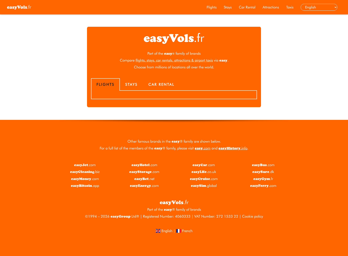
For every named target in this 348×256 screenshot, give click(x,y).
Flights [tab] (105, 84)
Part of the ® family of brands (174, 209)
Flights (211, 7)
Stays (228, 7)
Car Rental (247, 7)
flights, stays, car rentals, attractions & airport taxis (174, 60)
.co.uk (204, 172)
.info (233, 148)
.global (204, 185)
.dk (263, 172)
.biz (85, 172)
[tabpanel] (174, 95)
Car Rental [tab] (161, 84)
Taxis (289, 7)
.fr (263, 179)
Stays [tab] (131, 84)
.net (144, 179)
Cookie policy (252, 216)
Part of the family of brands (174, 53)
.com (202, 148)
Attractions (271, 7)
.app (85, 185)
